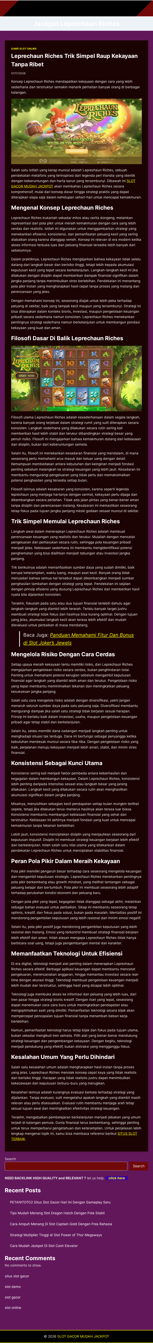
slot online (13, 1308)
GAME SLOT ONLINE (24, 48)
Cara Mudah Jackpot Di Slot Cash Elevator (44, 1246)
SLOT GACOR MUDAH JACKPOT (83, 1336)
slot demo (13, 1287)
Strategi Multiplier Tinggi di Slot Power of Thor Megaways (56, 1235)
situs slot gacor (17, 1276)
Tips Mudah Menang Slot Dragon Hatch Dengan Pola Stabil (57, 1213)
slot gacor (13, 1297)
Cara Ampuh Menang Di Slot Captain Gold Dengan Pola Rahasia (61, 1224)
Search (10, 1159)
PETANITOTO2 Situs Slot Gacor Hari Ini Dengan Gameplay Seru (60, 1202)
